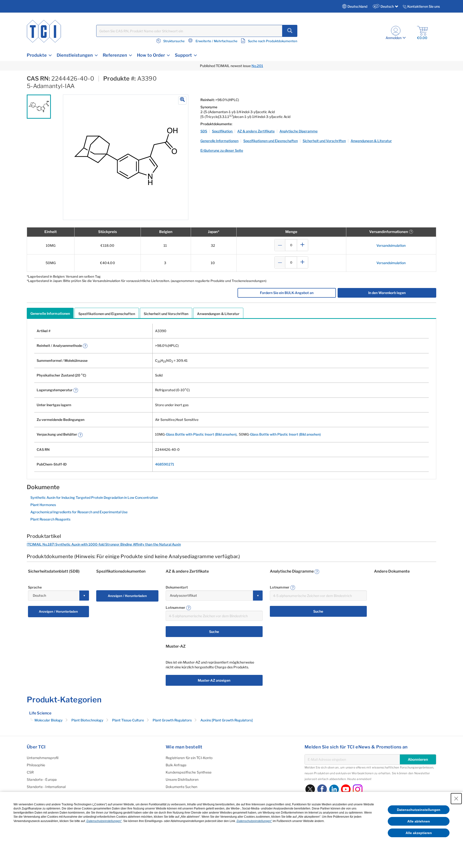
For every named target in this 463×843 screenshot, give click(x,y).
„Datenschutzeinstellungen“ (104, 821)
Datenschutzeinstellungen (418, 810)
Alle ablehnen (418, 821)
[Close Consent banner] (456, 798)
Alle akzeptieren (419, 833)
